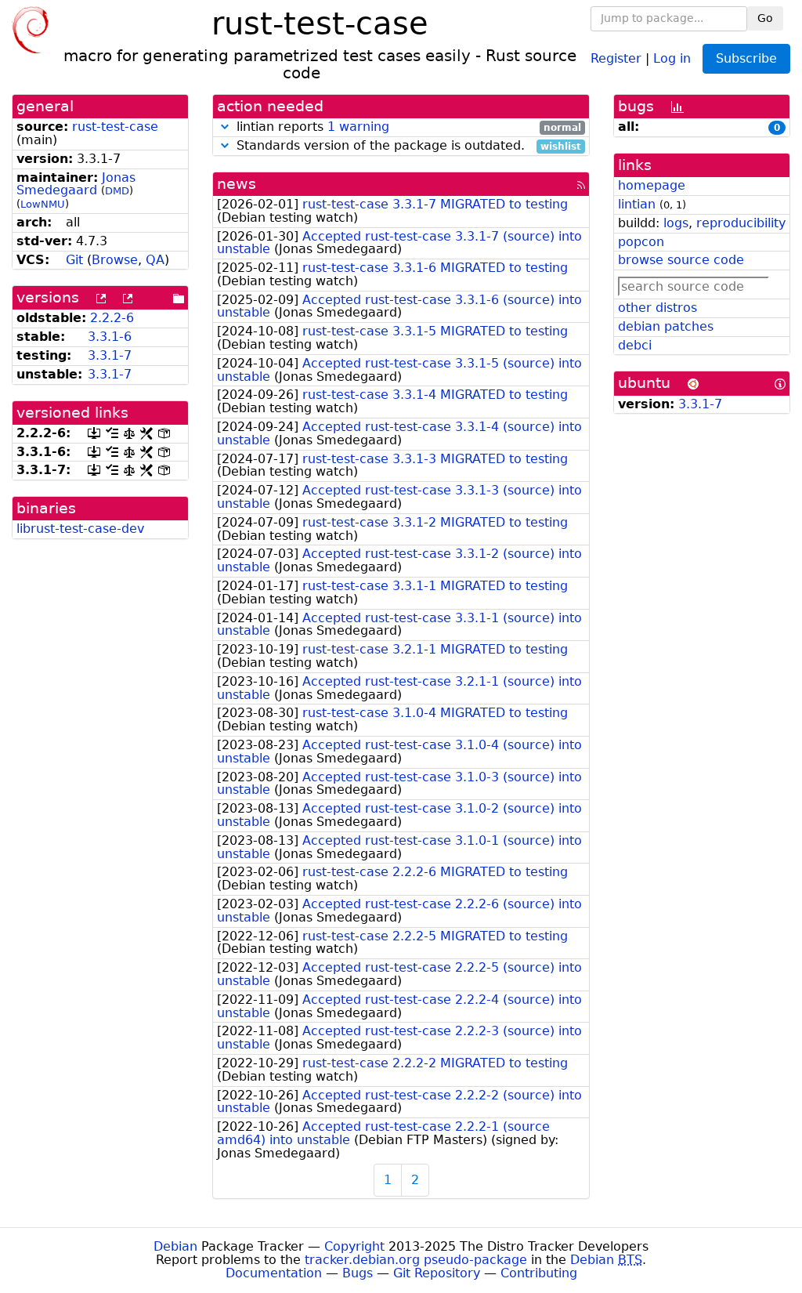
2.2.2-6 (112, 317)
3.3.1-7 (110, 355)
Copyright (354, 1246)
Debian (175, 1246)
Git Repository (436, 1273)
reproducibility (741, 223)
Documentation (274, 1273)
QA (155, 259)
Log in (672, 57)
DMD (117, 191)
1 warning (358, 126)
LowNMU (42, 204)
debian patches (665, 326)
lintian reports (407, 127)
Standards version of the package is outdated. (407, 146)
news (236, 184)
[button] (225, 126)
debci (635, 345)
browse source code (681, 259)
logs (675, 223)
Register (616, 57)
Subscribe (746, 58)
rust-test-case (115, 126)
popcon (641, 241)
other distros (657, 307)
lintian (637, 204)
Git (74, 259)
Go (765, 18)
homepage (651, 185)
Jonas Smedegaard (75, 184)
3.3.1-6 (110, 336)
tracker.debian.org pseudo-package (416, 1259)
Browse (115, 259)
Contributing (538, 1273)
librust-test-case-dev (80, 528)
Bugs (357, 1273)
